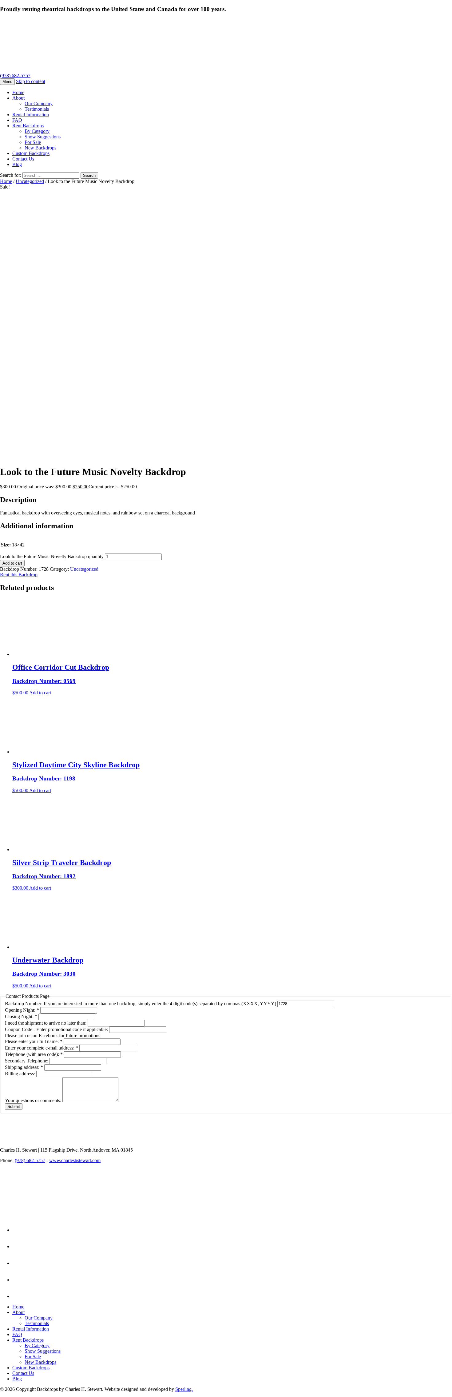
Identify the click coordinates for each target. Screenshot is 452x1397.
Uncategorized (30, 181)
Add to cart (12, 563)
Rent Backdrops (28, 125)
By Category (37, 131)
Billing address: (20, 1073)
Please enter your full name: (33, 1041)
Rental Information (30, 114)
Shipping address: (24, 1067)
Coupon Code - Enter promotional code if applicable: (57, 1029)
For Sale (33, 142)
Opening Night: (22, 1010)
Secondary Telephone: (27, 1060)
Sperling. (184, 1389)
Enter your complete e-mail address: (41, 1047)
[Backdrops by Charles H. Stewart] (125, 70)
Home (18, 92)
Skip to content (30, 81)
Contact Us (23, 158)
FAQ (17, 120)
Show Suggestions (43, 136)
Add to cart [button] (40, 692)
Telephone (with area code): (34, 1054)
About (18, 98)
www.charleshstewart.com (75, 1160)
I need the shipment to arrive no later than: (46, 1023)
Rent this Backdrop (19, 574)
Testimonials (37, 109)
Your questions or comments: (33, 1100)
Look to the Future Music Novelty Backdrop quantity (52, 556)
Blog (17, 164)
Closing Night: (21, 1016)
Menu (7, 81)
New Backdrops (40, 147)
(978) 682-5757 (15, 75)
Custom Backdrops (31, 153)
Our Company (39, 103)
